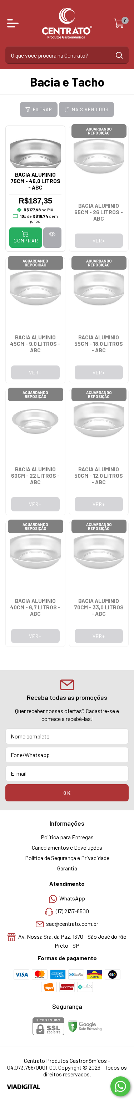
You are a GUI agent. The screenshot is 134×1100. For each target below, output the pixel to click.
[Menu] (14, 23)
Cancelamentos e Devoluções (67, 847)
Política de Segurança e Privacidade (67, 857)
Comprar (26, 240)
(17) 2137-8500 (72, 911)
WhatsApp (72, 898)
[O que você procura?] (119, 55)
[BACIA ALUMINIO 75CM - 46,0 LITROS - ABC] (52, 237)
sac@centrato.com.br (72, 923)
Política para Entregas (67, 837)
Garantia (67, 868)
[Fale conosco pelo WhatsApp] (120, 1086)
